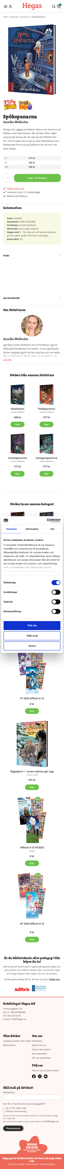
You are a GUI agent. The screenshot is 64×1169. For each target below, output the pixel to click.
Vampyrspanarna (46, 458)
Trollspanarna (46, 408)
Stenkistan (17, 408)
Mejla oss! (54, 979)
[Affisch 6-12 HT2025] (37, 798)
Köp (17, 424)
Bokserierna (9, 1045)
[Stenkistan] (17, 394)
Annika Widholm (15, 122)
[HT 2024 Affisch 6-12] (37, 875)
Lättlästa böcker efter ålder (17, 1040)
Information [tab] (32, 529)
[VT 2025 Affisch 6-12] (32, 671)
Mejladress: (9, 1092)
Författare (37, 1040)
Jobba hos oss (39, 1045)
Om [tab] (52, 529)
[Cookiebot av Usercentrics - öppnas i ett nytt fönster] (46, 520)
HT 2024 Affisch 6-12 (32, 923)
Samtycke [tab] (11, 529)
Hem (5, 16)
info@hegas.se (18, 1019)
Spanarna (25, 16)
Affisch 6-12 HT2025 (32, 847)
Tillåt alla (32, 625)
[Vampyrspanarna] (46, 443)
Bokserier (14, 16)
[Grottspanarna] (17, 443)
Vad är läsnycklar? (41, 1049)
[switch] (56, 592)
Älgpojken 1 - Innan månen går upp (32, 771)
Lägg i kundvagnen (37, 178)
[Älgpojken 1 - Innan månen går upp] (32, 744)
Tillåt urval (32, 635)
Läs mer (7, 359)
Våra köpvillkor (39, 1053)
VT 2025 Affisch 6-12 (32, 698)
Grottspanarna (17, 458)
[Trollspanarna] (46, 394)
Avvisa (32, 645)
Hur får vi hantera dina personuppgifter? (24, 1104)
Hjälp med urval (15, 188)
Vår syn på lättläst (41, 1057)
